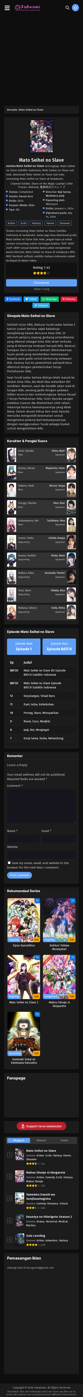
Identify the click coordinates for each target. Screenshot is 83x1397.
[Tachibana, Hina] (71, 531)
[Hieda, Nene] (71, 565)
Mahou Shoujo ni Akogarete (45, 1172)
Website (12, 847)
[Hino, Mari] (71, 513)
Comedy (50, 1177)
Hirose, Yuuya (57, 485)
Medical (63, 1221)
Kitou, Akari (58, 450)
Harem (50, 223)
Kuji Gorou (64, 192)
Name (12, 831)
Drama (40, 1221)
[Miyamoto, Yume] (71, 478)
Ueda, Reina (58, 607)
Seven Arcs (26, 196)
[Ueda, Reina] (71, 618)
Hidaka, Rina (58, 590)
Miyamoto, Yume (55, 468)
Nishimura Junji (55, 195)
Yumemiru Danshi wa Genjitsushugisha (40, 1197)
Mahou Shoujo (34, 1181)
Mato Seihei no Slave (41, 1151)
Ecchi (23, 223)
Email (46, 831)
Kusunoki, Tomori (55, 572)
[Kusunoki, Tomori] (71, 583)
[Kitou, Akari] (71, 461)
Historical (51, 1221)
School (64, 1203)
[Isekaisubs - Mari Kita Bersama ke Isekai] (27, 10)
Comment (15, 786)
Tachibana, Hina (56, 520)
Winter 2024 (27, 205)
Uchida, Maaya (57, 537)
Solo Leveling (35, 1236)
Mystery (30, 1225)
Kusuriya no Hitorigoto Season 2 (49, 1217)
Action (11, 223)
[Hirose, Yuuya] (71, 496)
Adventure (51, 1240)
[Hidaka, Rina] (71, 600)
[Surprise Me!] (75, 7)
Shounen (65, 223)
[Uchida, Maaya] (71, 548)
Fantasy (36, 223)
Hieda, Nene (58, 555)
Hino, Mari (59, 502)
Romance (52, 1203)
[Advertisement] (41, 58)
